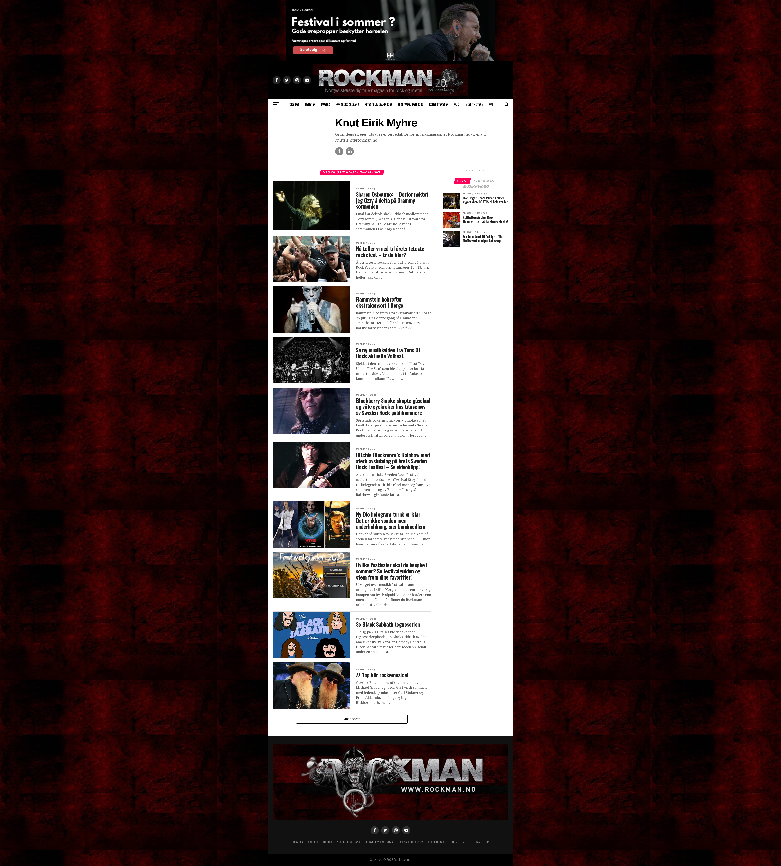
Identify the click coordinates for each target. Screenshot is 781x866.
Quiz (457, 104)
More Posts (352, 719)
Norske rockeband (347, 104)
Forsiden (294, 104)
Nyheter (310, 104)
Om (491, 104)
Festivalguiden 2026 (410, 104)
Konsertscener (438, 104)
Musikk (325, 104)
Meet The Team (474, 104)
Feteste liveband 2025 (378, 104)
